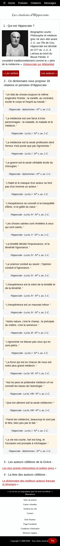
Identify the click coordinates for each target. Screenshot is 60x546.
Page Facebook (30, 524)
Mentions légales (30, 533)
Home (11, 3)
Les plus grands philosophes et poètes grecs (28, 468)
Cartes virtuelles (30, 504)
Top (52, 540)
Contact (30, 513)
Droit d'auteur (30, 520)
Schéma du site (30, 509)
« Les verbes (10, 73)
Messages (50, 3)
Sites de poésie (30, 500)
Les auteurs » (49, 73)
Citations (36, 3)
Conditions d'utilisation (30, 529)
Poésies (23, 3)
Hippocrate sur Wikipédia (38, 64)
